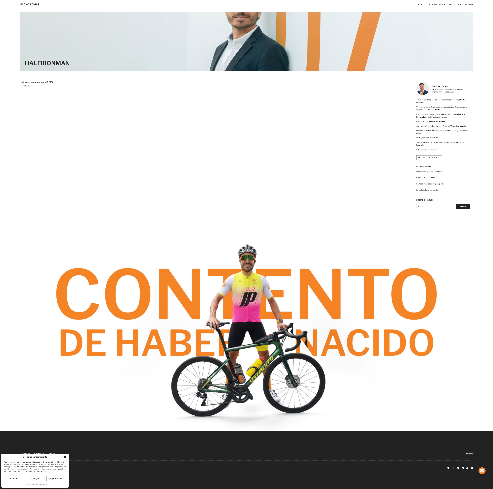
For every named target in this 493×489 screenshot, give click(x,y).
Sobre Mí (469, 4)
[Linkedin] (463, 468)
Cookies (26, 484)
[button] (65, 457)
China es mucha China (425, 178)
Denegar (35, 478)
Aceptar (14, 478)
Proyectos (454, 4)
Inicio (420, 4)
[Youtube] (472, 468)
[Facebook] (458, 468)
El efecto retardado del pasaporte (430, 184)
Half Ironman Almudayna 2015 (36, 82)
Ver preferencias (56, 478)
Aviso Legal (43, 484)
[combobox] (436, 206)
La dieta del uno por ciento (427, 190)
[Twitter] (448, 468)
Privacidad (34, 484)
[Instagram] (453, 468)
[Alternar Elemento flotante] (482, 470)
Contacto (469, 454)
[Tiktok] (467, 468)
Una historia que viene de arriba (429, 171)
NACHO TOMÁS (30, 4)
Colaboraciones (435, 4)
